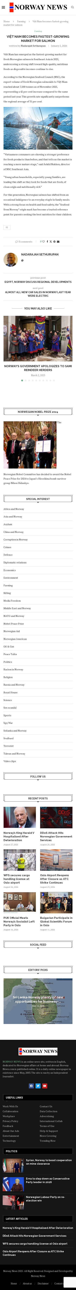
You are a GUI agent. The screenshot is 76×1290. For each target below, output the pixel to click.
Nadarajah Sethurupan (33, 45)
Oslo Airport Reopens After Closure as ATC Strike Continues (54, 879)
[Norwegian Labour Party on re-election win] (13, 1202)
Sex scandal (10, 707)
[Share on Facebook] (47, 241)
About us (27, 1283)
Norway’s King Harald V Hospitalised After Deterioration (19, 836)
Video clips (10, 761)
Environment (11, 577)
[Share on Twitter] (50, 241)
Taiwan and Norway (14, 753)
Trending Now (47, 1141)
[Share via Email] (58, 241)
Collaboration (10, 1111)
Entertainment (11, 1136)
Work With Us (10, 1106)
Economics (10, 570)
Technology (9, 1141)
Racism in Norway (13, 669)
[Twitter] (38, 1085)
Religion (8, 677)
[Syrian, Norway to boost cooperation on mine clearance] (13, 1166)
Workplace (9, 1116)
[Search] (72, 7)
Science (8, 700)
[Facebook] (31, 1085)
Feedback (8, 1126)
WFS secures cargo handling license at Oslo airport (17, 879)
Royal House (10, 692)
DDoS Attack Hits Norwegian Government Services (56, 836)
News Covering (48, 1136)
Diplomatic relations (15, 562)
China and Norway (14, 532)
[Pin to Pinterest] (54, 241)
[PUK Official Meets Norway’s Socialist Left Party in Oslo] (20, 902)
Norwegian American (15, 639)
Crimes (7, 547)
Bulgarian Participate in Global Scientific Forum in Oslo (56, 921)
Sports (7, 715)
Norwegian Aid (12, 631)
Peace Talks (10, 654)
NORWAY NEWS (12, 1061)
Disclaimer (43, 1283)
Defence (8, 554)
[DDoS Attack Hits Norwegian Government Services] (56, 817)
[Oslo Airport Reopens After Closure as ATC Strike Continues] (56, 860)
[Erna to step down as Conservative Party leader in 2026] (13, 1184)
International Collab (51, 1121)
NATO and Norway (14, 616)
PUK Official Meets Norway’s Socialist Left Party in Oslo (19, 921)
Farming (21, 21)
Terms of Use (47, 1126)
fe (7, 227)
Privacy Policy (10, 1121)
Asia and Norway (13, 516)
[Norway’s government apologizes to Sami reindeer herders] (38, 338)
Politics (8, 661)
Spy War (8, 723)
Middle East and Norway (17, 608)
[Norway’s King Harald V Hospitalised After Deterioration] (20, 817)
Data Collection (48, 1111)
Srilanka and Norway (15, 730)
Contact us (59, 1283)
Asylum (8, 524)
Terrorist (9, 745)
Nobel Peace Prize (14, 623)
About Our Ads (11, 1131)
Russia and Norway (14, 684)
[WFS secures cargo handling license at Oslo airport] (20, 860)
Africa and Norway (14, 509)
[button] (7, 348)
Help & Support (49, 1131)
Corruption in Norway (16, 539)
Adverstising (47, 1116)
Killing (7, 593)
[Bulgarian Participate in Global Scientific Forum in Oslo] (56, 902)
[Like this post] (43, 241)
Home (7, 21)
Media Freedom (12, 600)
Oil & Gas (9, 646)
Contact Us (46, 1106)
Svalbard (8, 738)
